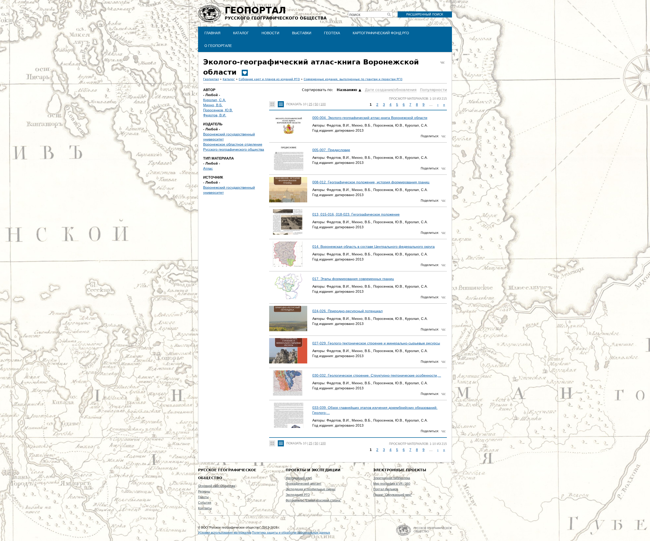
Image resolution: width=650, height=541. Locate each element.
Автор (209, 90)
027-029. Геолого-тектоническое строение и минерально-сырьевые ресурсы (376, 343)
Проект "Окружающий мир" (392, 495)
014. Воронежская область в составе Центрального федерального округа (373, 247)
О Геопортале (218, 46)
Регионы (204, 491)
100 (323, 104)
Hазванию (347, 90)
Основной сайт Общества (216, 486)
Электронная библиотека (391, 478)
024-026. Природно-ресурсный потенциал (347, 311)
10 (304, 104)
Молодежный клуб (299, 478)
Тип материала (218, 158)
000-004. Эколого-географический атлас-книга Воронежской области (369, 118)
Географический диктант (303, 483)
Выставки (301, 33)
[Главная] (209, 13)
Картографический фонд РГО (381, 33)
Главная (212, 33)
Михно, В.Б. (213, 105)
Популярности (433, 90)
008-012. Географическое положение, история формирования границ (370, 182)
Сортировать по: (318, 90)
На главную (424, 530)
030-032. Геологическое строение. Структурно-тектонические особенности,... (376, 375)
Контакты (205, 508)
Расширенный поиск (424, 14)
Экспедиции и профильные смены (310, 489)
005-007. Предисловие (331, 150)
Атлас (208, 168)
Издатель (212, 124)
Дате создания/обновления (390, 90)
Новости (270, 33)
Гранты (203, 497)
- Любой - (211, 95)
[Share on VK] (442, 62)
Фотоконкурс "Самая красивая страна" (313, 500)
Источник (213, 177)
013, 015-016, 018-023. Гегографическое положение (356, 214)
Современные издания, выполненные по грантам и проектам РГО (353, 79)
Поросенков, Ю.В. (218, 110)
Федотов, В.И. (214, 115)
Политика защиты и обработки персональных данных (291, 532)
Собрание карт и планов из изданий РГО (269, 79)
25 (310, 104)
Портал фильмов (385, 489)
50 (316, 104)
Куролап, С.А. (214, 100)
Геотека (332, 33)
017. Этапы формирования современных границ (353, 279)
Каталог (241, 33)
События (204, 502)
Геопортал (211, 79)
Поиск (354, 15)
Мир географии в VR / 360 (391, 483)
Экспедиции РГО (298, 495)
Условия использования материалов (224, 532)
